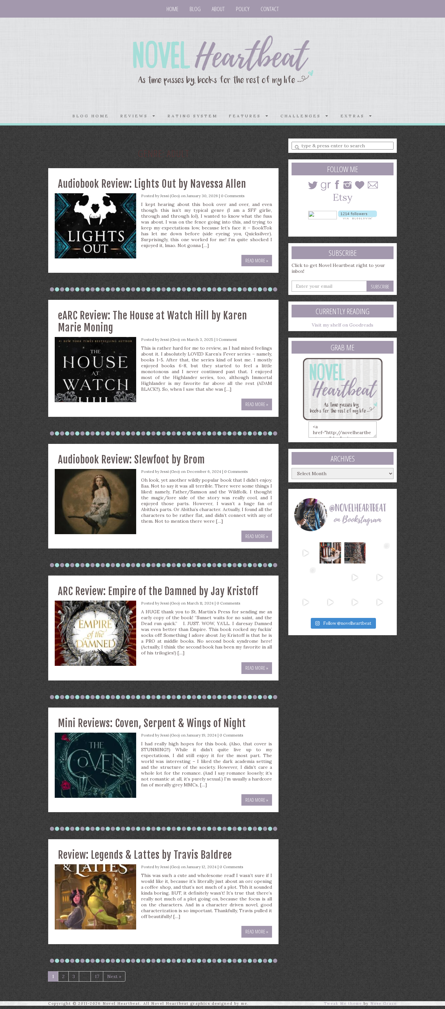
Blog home (90, 115)
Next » (114, 976)
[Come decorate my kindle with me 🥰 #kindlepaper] (355, 602)
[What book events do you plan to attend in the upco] (305, 577)
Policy (243, 9)
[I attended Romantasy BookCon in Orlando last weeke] (305, 553)
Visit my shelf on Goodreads (342, 325)
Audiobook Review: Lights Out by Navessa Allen (152, 184)
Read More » (256, 260)
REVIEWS (136, 115)
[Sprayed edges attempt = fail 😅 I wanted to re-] (330, 602)
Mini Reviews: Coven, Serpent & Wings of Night (152, 723)
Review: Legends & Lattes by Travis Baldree (145, 855)
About (218, 9)
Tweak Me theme (343, 1003)
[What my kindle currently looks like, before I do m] (379, 602)
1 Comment (226, 339)
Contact (270, 9)
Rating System (192, 115)
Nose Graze (383, 1003)
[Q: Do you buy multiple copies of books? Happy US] (330, 553)
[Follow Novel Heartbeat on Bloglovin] (357, 214)
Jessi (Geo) (170, 195)
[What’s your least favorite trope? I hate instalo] (355, 577)
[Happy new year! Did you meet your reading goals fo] (355, 553)
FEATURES (247, 115)
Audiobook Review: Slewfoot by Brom (131, 460)
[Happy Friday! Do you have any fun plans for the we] (379, 553)
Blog (195, 9)
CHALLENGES (302, 115)
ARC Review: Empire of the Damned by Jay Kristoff (158, 591)
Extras (354, 115)
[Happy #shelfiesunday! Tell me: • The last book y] (330, 577)
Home (172, 9)
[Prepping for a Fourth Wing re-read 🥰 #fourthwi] (305, 602)
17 (97, 976)
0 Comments (233, 195)
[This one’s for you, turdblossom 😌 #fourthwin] (379, 577)
